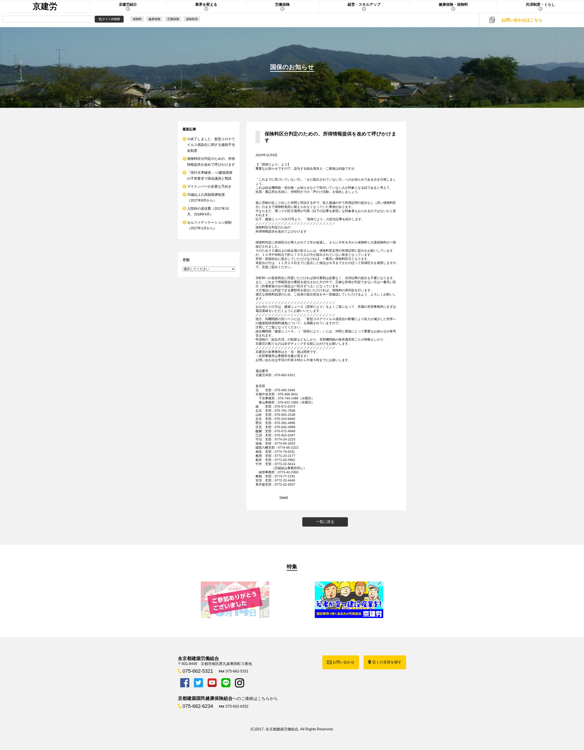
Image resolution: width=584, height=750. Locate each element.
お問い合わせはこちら (521, 20)
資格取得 (192, 19)
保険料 (137, 19)
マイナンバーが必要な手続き (209, 186)
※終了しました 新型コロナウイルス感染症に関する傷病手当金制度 (211, 145)
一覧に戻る (325, 522)
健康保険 (154, 19)
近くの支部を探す (387, 662)
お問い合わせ (344, 662)
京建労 (45, 6)
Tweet (283, 497)
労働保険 (173, 19)
